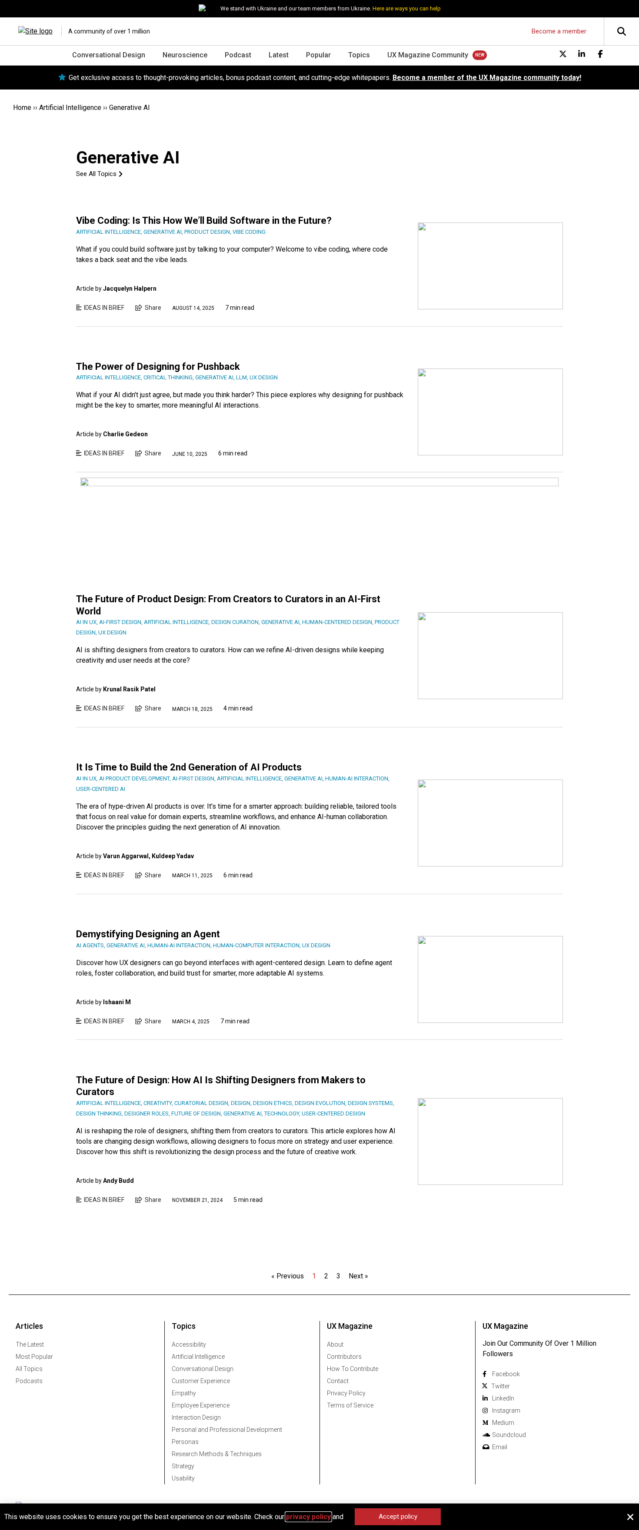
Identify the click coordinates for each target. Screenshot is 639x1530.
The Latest (30, 1344)
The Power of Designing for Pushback (158, 366)
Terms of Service (350, 1405)
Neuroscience (185, 55)
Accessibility (189, 1344)
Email (499, 1447)
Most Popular (34, 1356)
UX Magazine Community (427, 55)
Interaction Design (196, 1417)
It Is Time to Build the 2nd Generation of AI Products (189, 767)
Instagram (506, 1410)
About (335, 1344)
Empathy (184, 1393)
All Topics (29, 1368)
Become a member (559, 31)
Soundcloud (509, 1434)
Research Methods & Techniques (217, 1453)
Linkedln (503, 1398)
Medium (503, 1422)
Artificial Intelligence (70, 107)
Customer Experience (201, 1380)
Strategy (183, 1466)
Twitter (500, 1386)
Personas (185, 1441)
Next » (358, 1276)
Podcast (238, 55)
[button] (630, 1517)
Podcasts (29, 1380)
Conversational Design (108, 55)
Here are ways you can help (407, 8)
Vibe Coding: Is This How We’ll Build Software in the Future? (204, 220)
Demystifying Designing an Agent (148, 934)
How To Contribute (352, 1368)
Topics (359, 55)
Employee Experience (201, 1405)
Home (22, 107)
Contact (338, 1380)
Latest (279, 55)
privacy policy (308, 1517)
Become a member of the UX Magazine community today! (487, 77)
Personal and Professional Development (227, 1429)
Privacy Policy (346, 1393)
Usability (183, 1478)
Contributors (344, 1356)
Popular (318, 55)
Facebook (506, 1374)
